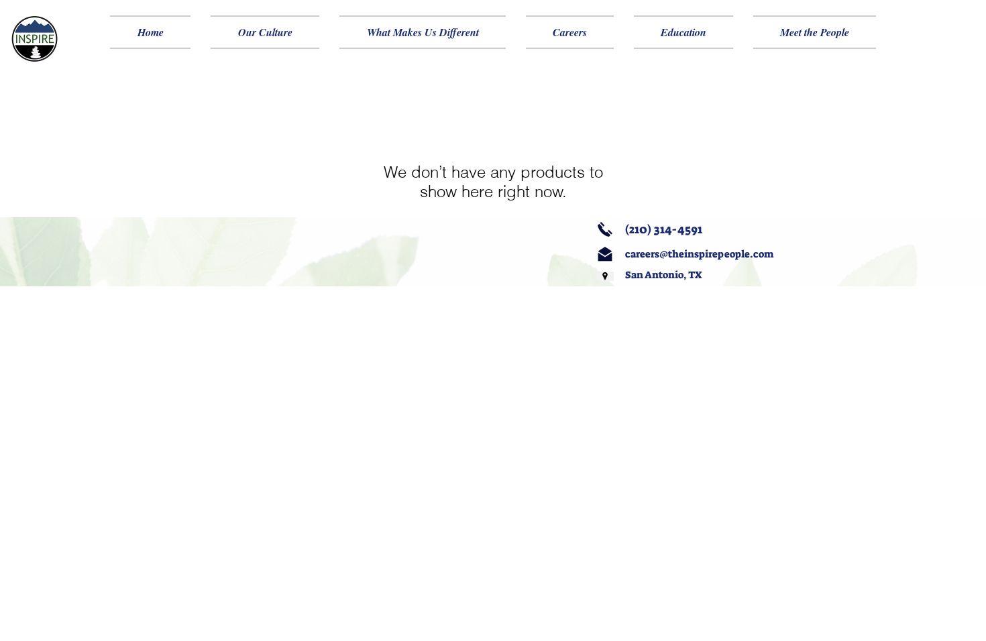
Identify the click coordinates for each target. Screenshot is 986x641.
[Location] (605, 276)
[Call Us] (605, 229)
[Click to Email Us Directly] (605, 254)
